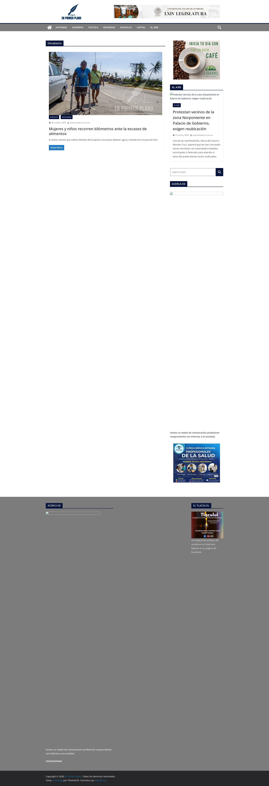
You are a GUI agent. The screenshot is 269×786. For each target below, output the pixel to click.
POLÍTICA (93, 27)
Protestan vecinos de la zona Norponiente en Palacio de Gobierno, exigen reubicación (193, 120)
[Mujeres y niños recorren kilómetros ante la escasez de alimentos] (105, 83)
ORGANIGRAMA (54, 761)
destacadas (66, 117)
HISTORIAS (61, 27)
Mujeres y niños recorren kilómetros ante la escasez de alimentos (98, 131)
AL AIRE (154, 27)
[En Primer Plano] (49, 27)
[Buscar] (219, 172)
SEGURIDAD (109, 27)
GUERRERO (77, 27)
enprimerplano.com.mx (80, 122)
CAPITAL (141, 27)
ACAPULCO (126, 27)
